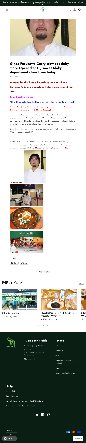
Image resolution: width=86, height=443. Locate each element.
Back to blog (44, 271)
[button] (6, 9)
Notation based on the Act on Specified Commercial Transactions (29, 406)
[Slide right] (47, 326)
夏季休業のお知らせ (10, 313)
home (57, 346)
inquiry (57, 368)
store (57, 355)
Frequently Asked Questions (65, 373)
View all (81, 283)
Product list (59, 350)
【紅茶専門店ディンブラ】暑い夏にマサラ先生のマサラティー (58, 314)
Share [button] (14, 258)
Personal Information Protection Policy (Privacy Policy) (25, 401)
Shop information (12, 396)
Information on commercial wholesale (65, 361)
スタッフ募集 (10, 391)
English (10, 435)
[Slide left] (38, 326)
